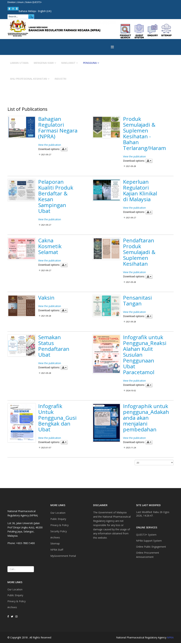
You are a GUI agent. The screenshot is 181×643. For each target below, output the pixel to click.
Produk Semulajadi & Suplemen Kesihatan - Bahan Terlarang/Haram (144, 133)
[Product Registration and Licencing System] (139, 31)
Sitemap (55, 543)
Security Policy (58, 531)
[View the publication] (21, 127)
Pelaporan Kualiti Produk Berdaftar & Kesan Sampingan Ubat (55, 196)
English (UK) (44, 11)
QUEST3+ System (146, 534)
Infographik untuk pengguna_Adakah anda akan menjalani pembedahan (146, 417)
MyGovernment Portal (63, 556)
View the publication (49, 144)
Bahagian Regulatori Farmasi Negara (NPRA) (57, 127)
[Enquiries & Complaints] (152, 31)
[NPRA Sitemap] (166, 31)
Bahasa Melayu (27, 11)
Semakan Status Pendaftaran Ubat (53, 346)
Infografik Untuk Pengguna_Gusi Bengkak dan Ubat (57, 417)
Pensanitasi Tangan (137, 300)
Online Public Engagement (151, 546)
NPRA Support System (149, 540)
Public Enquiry (15, 595)
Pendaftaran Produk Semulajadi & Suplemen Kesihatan (139, 252)
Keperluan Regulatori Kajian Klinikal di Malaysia (140, 190)
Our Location (14, 589)
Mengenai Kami (44, 62)
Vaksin (46, 297)
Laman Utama (19, 62)
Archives (12, 607)
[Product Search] (125, 31)
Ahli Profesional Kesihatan (28, 78)
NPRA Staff (56, 549)
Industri (60, 78)
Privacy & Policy (16, 601)
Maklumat (68, 62)
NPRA (170, 637)
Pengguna (90, 62)
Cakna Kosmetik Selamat (50, 246)
